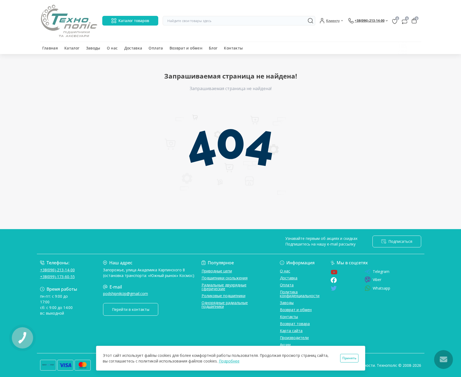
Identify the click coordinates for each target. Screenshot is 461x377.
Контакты (233, 48)
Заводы (93, 48)
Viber (377, 279)
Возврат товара (295, 323)
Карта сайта (291, 330)
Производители (294, 337)
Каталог (72, 48)
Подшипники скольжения (225, 277)
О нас (112, 48)
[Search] (310, 20)
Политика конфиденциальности (299, 293)
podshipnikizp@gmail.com (125, 293)
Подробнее (229, 361)
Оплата (156, 48)
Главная (50, 48)
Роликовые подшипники (223, 295)
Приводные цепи (217, 270)
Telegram (381, 271)
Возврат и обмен (186, 48)
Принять (349, 358)
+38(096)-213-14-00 (57, 269)
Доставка (133, 48)
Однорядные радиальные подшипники (225, 304)
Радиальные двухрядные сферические (224, 286)
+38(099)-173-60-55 (57, 276)
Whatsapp (381, 288)
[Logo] (69, 20)
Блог (213, 48)
